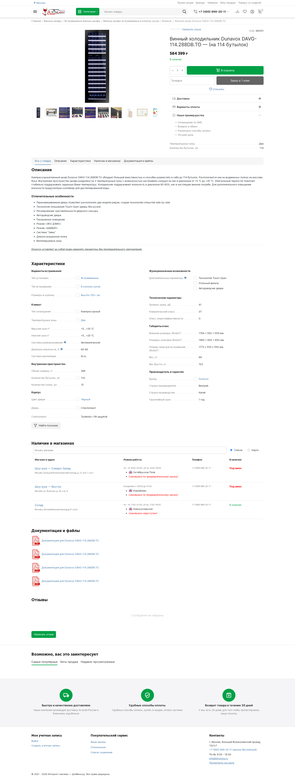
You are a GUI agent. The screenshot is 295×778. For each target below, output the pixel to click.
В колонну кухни (90, 286)
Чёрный (85, 399)
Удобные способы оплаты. (147, 705)
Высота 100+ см (90, 295)
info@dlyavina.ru (218, 758)
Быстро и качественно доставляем (66, 705)
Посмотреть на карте (221, 762)
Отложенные (98, 747)
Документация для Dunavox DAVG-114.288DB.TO (70, 540)
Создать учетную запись (45, 745)
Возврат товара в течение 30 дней (229, 705)
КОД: (252, 30)
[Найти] (184, 11)
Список (238, 450)
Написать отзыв (191, 29)
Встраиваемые (90, 278)
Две (83, 320)
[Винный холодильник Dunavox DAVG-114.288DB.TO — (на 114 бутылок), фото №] (97, 66)
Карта (254, 450)
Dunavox (204, 378)
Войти (34, 740)
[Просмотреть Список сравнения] (237, 11)
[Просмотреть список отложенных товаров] (245, 11)
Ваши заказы (98, 741)
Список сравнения (101, 752)
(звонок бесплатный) (233, 749)
